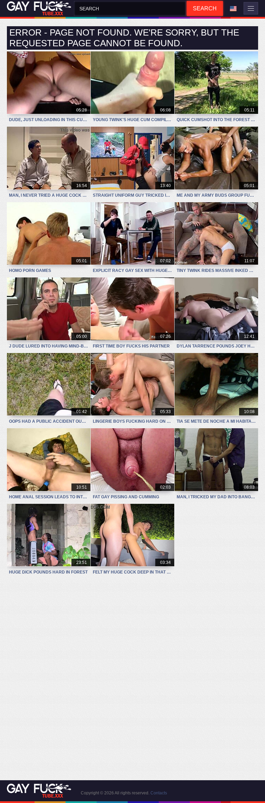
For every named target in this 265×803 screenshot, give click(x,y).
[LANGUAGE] (233, 8)
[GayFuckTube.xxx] (40, 8)
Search (205, 8)
